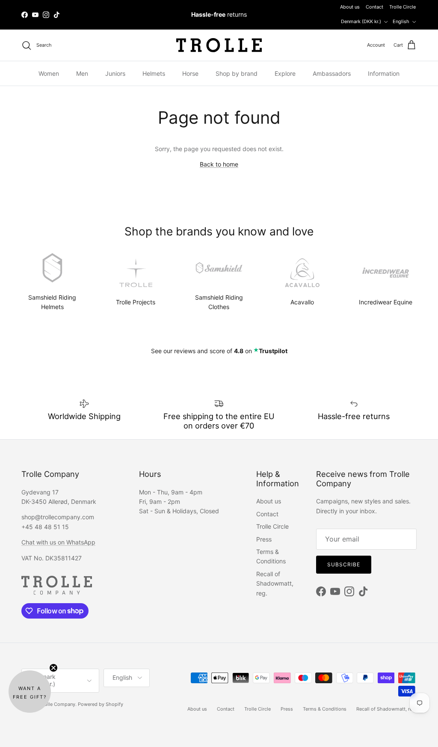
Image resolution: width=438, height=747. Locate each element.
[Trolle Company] (219, 45)
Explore (285, 73)
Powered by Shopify (100, 704)
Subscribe (343, 564)
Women (48, 73)
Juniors (115, 73)
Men (82, 73)
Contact (374, 7)
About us (350, 7)
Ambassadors (332, 73)
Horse (190, 73)
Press (264, 539)
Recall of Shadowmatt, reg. (274, 583)
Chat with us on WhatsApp (58, 542)
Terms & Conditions (324, 709)
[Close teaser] (53, 668)
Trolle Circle (402, 7)
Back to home (219, 164)
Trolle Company (57, 704)
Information (384, 73)
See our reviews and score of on (219, 350)
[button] (30, 691)
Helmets (153, 73)
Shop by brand (236, 73)
